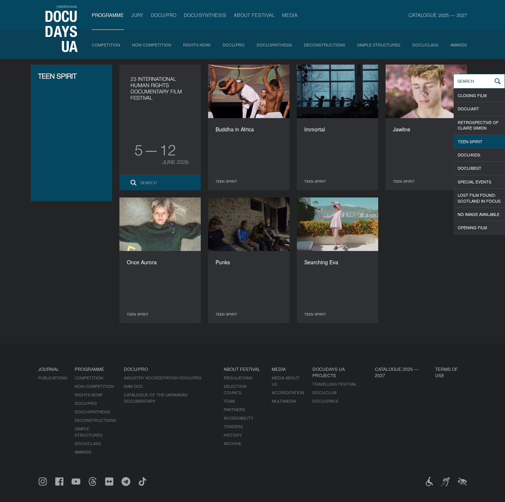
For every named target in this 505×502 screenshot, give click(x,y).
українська (67, 6)
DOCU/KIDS (469, 155)
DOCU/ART (468, 108)
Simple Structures (378, 45)
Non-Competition (151, 45)
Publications (52, 378)
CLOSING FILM (472, 95)
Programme (108, 14)
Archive (232, 443)
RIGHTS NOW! (197, 45)
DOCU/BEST (469, 168)
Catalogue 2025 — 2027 (438, 14)
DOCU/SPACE (325, 401)
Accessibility (238, 418)
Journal (48, 369)
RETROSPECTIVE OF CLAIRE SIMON (478, 125)
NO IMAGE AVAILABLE (478, 214)
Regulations (238, 378)
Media (290, 14)
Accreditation (288, 392)
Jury (137, 14)
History (233, 435)
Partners (234, 409)
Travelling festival (334, 384)
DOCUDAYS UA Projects (328, 372)
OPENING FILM (472, 227)
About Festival (254, 14)
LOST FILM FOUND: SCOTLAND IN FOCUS (479, 197)
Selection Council (235, 389)
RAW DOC (133, 386)
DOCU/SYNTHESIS (205, 14)
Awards (458, 45)
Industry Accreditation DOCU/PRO (162, 378)
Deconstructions (324, 45)
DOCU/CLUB (324, 392)
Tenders (233, 426)
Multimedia (284, 401)
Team (229, 401)
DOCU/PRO (163, 14)
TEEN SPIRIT (470, 141)
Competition (106, 45)
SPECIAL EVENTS (474, 182)
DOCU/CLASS (425, 45)
